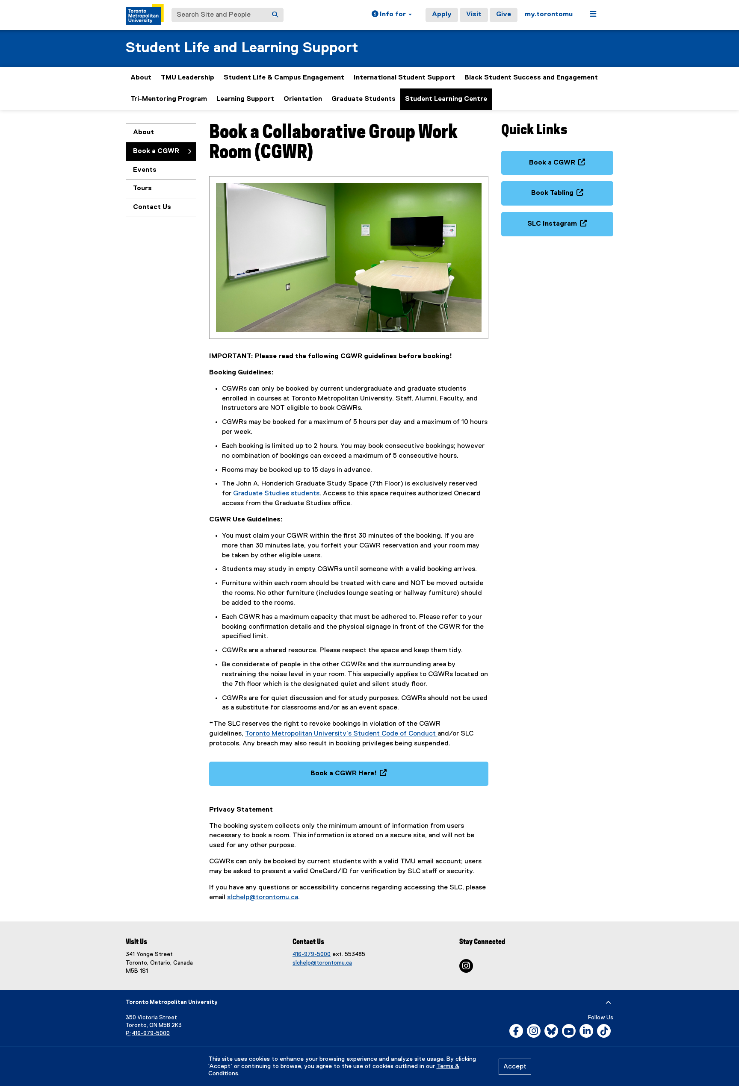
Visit (474, 14)
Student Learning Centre (446, 99)
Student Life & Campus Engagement (284, 77)
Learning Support (245, 99)
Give (503, 14)
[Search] (275, 15)
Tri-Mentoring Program (168, 99)
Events (145, 170)
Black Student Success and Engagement (531, 77)
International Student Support (404, 77)
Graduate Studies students (276, 493)
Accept (514, 1066)
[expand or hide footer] (608, 1003)
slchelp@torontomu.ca (262, 897)
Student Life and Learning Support (242, 48)
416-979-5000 (312, 954)
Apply (442, 14)
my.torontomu (549, 14)
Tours (142, 188)
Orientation (303, 99)
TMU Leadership (187, 77)
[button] (391, 15)
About (140, 77)
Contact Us (152, 207)
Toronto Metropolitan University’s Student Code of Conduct (341, 733)
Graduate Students (363, 99)
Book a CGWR (156, 151)
